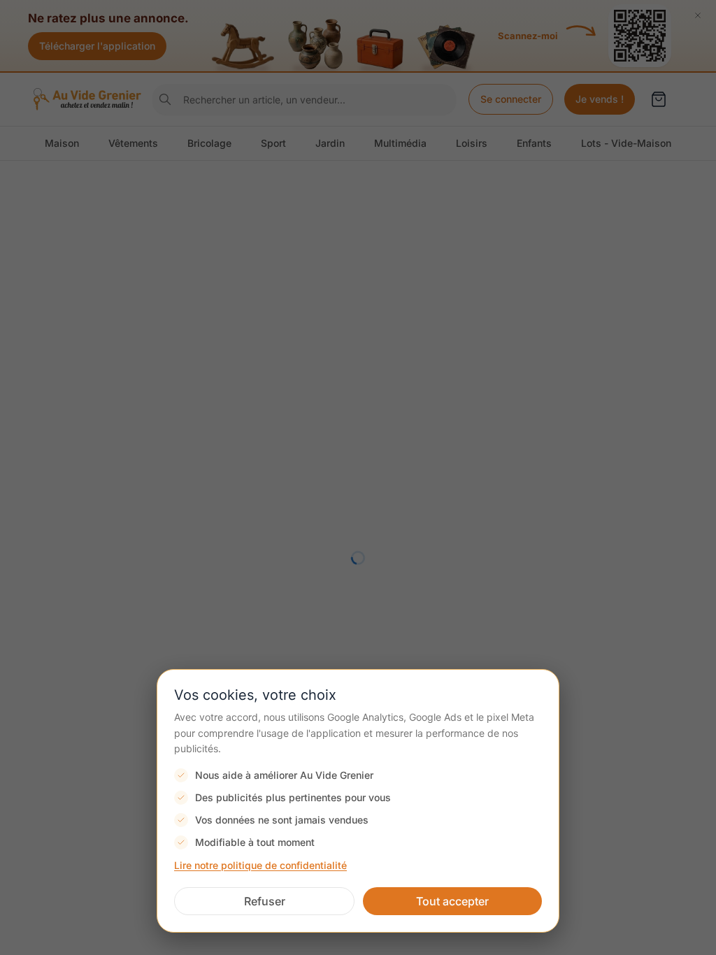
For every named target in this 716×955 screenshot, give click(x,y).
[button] (264, 901)
